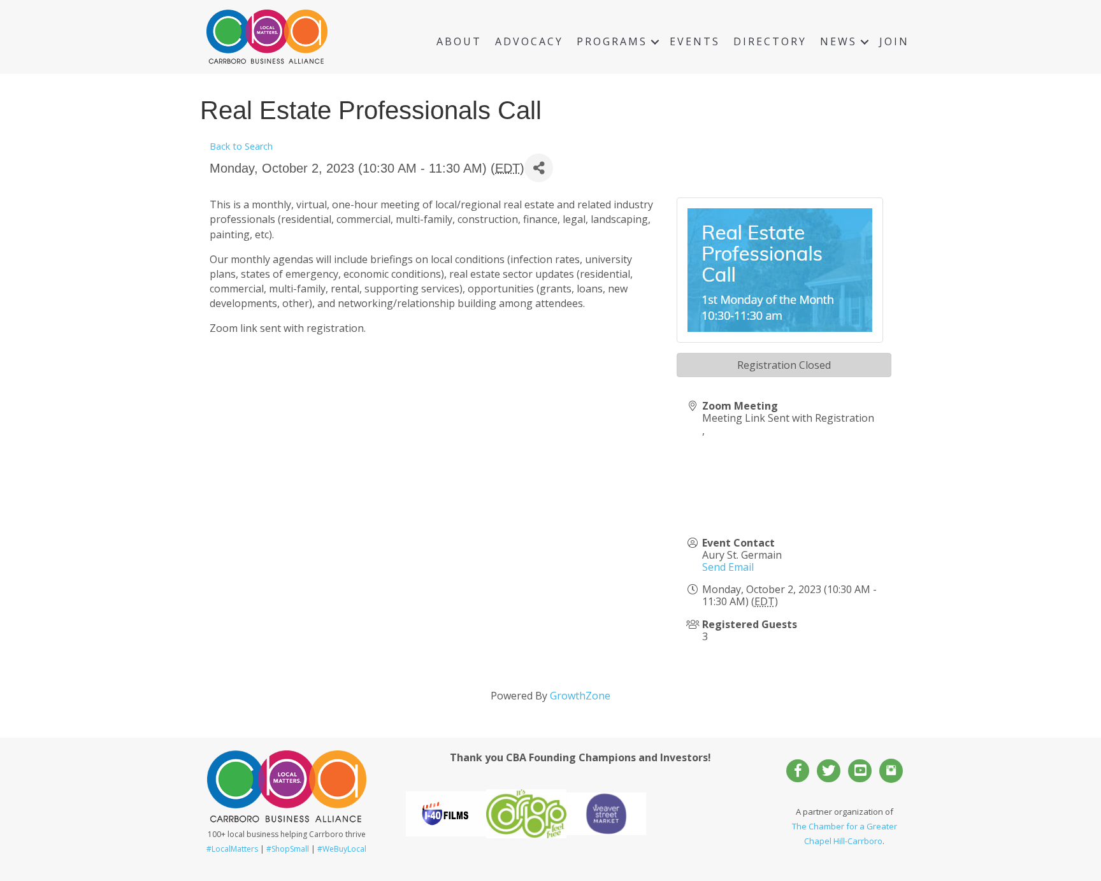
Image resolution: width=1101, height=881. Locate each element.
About (459, 41)
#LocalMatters (232, 848)
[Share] (538, 168)
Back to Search (241, 146)
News (838, 41)
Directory (770, 41)
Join (894, 41)
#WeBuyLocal (341, 848)
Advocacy (529, 41)
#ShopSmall (287, 848)
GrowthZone (580, 696)
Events (695, 41)
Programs (612, 41)
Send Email (728, 567)
